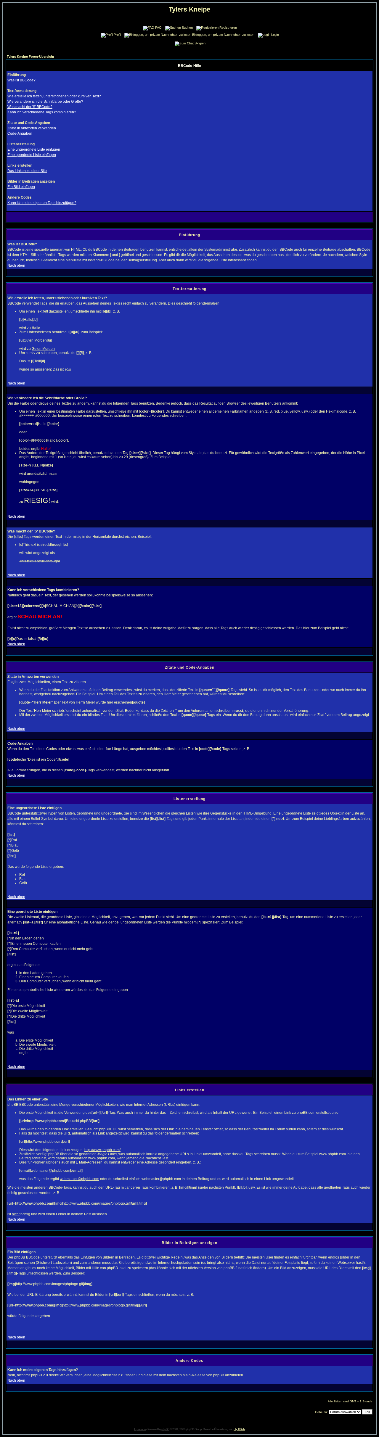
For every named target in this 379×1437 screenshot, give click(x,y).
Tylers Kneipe (189, 9)
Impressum (140, 1429)
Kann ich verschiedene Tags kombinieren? (41, 112)
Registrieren (228, 27)
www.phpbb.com (101, 1158)
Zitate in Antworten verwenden (31, 128)
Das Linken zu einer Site (27, 171)
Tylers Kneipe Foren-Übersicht (30, 56)
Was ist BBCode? (21, 80)
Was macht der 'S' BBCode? (29, 107)
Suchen (187, 27)
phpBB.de (239, 1429)
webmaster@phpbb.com (79, 1179)
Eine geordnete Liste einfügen (31, 155)
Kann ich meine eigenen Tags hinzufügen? (41, 203)
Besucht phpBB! (98, 1129)
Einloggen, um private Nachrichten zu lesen (223, 34)
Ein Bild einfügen (21, 187)
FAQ (158, 27)
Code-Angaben (19, 133)
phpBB (165, 1429)
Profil (117, 34)
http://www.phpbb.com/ (102, 1150)
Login (275, 34)
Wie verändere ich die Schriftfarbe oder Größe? (45, 101)
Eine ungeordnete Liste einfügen (33, 149)
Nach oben (16, 265)
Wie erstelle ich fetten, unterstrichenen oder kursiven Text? (54, 96)
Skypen (200, 43)
